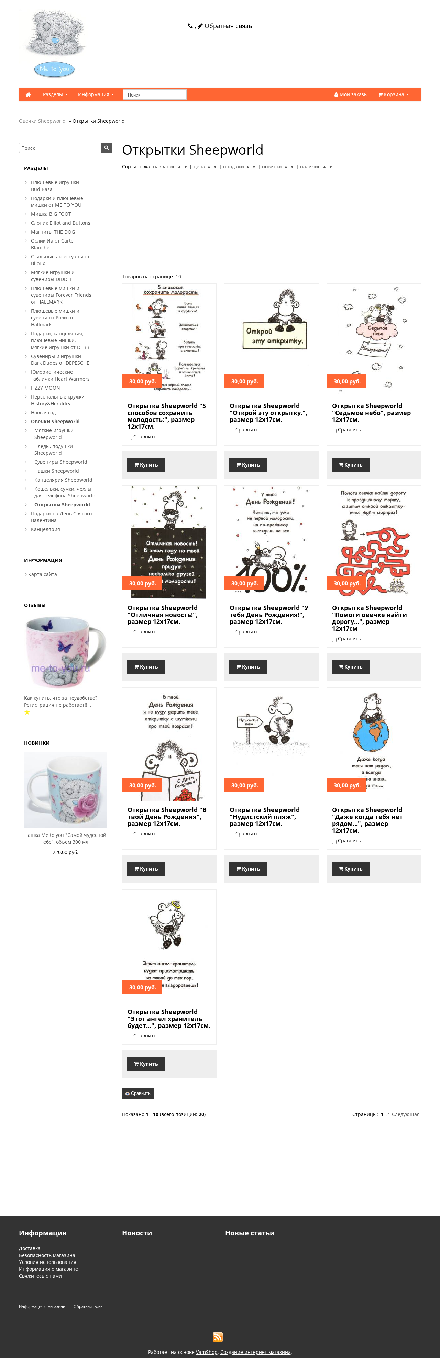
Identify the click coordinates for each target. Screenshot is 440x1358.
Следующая (406, 1114)
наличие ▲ (313, 166)
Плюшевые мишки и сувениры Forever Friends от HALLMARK (61, 295)
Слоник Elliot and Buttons (60, 223)
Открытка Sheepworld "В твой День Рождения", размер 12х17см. (167, 817)
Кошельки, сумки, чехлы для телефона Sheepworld (65, 492)
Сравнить (140, 1093)
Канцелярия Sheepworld (63, 479)
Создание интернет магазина (255, 1352)
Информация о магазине (48, 1269)
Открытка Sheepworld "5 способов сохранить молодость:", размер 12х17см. (167, 416)
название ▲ (167, 166)
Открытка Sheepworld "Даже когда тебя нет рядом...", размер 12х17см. (367, 820)
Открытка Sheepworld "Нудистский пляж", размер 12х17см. (265, 817)
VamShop (207, 1352)
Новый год (43, 412)
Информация (94, 94)
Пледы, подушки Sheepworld (53, 449)
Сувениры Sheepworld (60, 462)
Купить (148, 464)
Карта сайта (42, 574)
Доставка (30, 1248)
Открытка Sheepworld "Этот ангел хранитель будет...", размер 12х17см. (169, 1019)
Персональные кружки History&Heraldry (58, 400)
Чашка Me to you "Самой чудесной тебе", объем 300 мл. (65, 838)
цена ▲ (202, 166)
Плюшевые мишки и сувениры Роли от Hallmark (55, 317)
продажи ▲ (236, 166)
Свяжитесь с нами (40, 1275)
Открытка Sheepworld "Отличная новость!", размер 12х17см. (163, 615)
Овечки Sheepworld (42, 120)
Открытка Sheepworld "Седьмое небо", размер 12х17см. (371, 413)
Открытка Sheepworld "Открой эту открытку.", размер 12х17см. (268, 413)
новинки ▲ (275, 166)
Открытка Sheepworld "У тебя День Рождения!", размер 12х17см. (269, 615)
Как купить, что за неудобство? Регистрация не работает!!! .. (60, 701)
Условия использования (47, 1262)
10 (178, 276)
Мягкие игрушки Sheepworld (54, 433)
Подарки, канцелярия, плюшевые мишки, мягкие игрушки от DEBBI (61, 340)
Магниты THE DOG (53, 231)
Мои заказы (353, 94)
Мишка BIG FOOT (51, 214)
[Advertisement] (271, 221)
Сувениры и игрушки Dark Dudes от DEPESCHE (60, 359)
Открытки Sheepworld (62, 504)
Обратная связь (227, 26)
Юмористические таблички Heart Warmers (60, 375)
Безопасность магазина (47, 1255)
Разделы (53, 94)
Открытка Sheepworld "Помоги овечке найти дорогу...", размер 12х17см (369, 618)
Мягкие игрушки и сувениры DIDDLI (53, 275)
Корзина (394, 94)
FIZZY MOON (45, 387)
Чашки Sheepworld (56, 471)
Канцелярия (45, 529)
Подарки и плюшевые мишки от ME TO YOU (57, 201)
